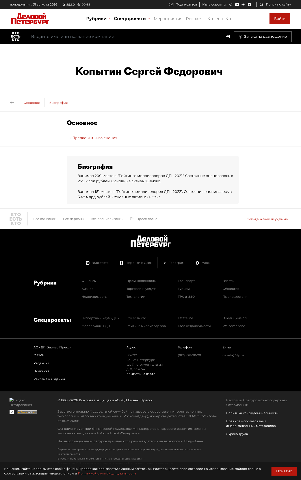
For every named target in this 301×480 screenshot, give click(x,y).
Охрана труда (237, 434)
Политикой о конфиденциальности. (107, 473)
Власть (228, 281)
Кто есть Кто (219, 18)
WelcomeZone (234, 326)
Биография (58, 103)
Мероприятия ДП (96, 326)
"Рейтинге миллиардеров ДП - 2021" (150, 176)
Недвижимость (94, 297)
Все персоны (73, 219)
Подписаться (186, 4)
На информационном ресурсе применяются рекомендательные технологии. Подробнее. (131, 441)
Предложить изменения (94, 138)
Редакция (41, 363)
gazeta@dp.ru (233, 355)
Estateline (185, 318)
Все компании (44, 219)
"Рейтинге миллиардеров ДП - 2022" (148, 192)
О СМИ (39, 355)
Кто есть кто (136, 318)
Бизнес (87, 289)
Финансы (89, 281)
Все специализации (107, 219)
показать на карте (140, 374)
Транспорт (186, 281)
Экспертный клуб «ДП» (100, 318)
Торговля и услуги (141, 289)
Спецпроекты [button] (131, 18)
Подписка (41, 371)
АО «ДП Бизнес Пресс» (52, 347)
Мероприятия (168, 18)
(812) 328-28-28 (189, 355)
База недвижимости (194, 326)
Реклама (195, 18)
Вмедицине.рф (235, 318)
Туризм (184, 289)
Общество (231, 289)
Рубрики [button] (97, 18)
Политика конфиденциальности (252, 413)
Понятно (284, 471)
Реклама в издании (49, 379)
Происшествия (235, 297)
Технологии (135, 297)
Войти (280, 19)
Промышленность (141, 281)
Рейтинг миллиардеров (146, 326)
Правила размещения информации (266, 219)
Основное (32, 103)
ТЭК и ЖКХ (186, 297)
